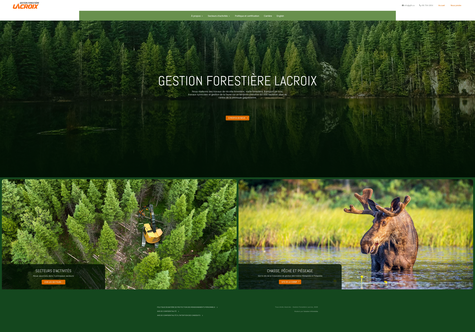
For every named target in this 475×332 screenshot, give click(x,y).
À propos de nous (236, 118)
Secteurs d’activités (218, 16)
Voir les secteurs (52, 282)
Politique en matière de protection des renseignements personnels (186, 307)
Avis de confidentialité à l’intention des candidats (178, 315)
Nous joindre (456, 5)
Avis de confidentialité (167, 311)
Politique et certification (247, 16)
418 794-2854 (427, 5)
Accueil (441, 5)
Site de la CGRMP (289, 282)
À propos (196, 16)
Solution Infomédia (311, 311)
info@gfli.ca (409, 5)
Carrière (268, 16)
